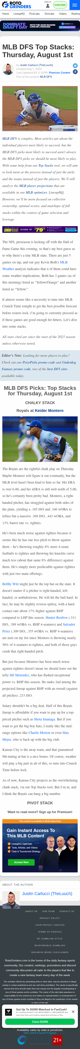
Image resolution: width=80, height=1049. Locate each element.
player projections (36, 185)
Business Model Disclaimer (50, 952)
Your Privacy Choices (50, 925)
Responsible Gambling (50, 945)
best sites (57, 368)
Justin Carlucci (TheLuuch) (36, 65)
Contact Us (67, 911)
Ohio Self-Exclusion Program (40, 1032)
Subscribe (60, 5)
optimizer (36, 192)
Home (5, 13)
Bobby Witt (10, 583)
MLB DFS (46, 76)
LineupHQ (19, 13)
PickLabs (34, 13)
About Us (31, 911)
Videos (63, 13)
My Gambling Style (50, 939)
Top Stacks (45, 165)
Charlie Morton (39, 732)
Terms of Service (50, 932)
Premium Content (59, 72)
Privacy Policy (50, 918)
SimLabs (49, 13)
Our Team (48, 911)
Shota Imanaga (44, 719)
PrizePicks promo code (39, 362)
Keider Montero (49, 410)
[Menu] (75, 5)
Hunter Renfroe (57, 617)
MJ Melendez (19, 675)
